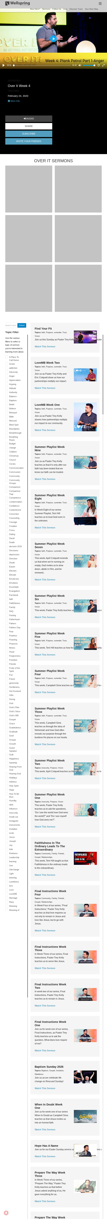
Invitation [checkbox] (13, 829)
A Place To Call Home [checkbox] (14, 358)
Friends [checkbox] (12, 664)
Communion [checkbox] (14, 472)
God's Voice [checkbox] (14, 711)
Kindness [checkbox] (13, 853)
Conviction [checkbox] (14, 514)
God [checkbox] (11, 703)
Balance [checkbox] (13, 396)
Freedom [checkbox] (13, 660)
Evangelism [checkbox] (14, 591)
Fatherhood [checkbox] (14, 619)
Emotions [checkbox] (13, 583)
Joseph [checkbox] (12, 841)
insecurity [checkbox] (13, 813)
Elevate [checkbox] (12, 575)
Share (29, 126)
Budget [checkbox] (12, 443)
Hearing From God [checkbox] (15, 768)
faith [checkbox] (11, 599)
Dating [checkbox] (12, 534)
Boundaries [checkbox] (14, 429)
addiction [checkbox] (13, 368)
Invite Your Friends (28, 141)
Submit (22, 325)
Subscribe (28, 134)
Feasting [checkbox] (13, 639)
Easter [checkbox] (12, 566)
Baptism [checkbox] (13, 400)
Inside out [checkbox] (13, 817)
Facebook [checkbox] (13, 595)
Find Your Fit (43, 328)
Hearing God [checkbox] (15, 773)
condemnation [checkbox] (15, 502)
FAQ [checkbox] (11, 611)
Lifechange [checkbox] (14, 869)
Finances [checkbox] (13, 643)
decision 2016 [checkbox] (15, 546)
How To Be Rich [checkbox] (14, 795)
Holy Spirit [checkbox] (14, 786)
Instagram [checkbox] (13, 821)
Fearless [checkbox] (13, 635)
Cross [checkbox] (12, 530)
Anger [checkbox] (12, 376)
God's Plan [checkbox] (14, 707)
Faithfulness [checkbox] (14, 603)
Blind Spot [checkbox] (13, 425)
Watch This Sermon (45, 346)
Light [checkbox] (11, 873)
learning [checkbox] (12, 861)
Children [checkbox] (13, 452)
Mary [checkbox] (11, 902)
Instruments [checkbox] (14, 825)
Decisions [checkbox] (13, 550)
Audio (30, 118)
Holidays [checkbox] (13, 777)
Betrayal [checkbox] (13, 412)
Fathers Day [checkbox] (14, 627)
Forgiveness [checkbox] (14, 656)
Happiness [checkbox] (14, 758)
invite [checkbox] (11, 833)
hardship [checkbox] (13, 762)
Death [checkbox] (12, 542)
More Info (15, 101)
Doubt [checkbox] (12, 562)
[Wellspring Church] (17, 4)
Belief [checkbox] (11, 404)
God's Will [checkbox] (13, 715)
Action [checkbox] (12, 364)
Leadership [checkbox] (14, 857)
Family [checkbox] (12, 607)
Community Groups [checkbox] (14, 481)
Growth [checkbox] (12, 744)
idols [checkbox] (11, 804)
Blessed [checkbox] (13, 420)
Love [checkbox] (11, 890)
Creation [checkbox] (13, 526)
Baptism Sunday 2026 (49, 1066)
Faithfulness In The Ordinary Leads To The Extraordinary (50, 846)
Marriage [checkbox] (13, 898)
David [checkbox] (11, 538)
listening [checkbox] (13, 877)
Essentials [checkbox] (14, 587)
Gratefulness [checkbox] (15, 727)
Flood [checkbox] (11, 652)
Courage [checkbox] (13, 522)
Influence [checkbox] (13, 808)
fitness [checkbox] (12, 648)
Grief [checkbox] (11, 736)
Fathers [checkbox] (12, 623)
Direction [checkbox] (13, 558)
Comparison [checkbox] (14, 487)
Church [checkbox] (12, 460)
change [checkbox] (12, 447)
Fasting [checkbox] (12, 615)
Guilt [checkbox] (11, 754)
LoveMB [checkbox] (13, 894)
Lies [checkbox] (11, 865)
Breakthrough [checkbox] (15, 433)
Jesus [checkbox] (12, 837)
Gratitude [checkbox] (13, 731)
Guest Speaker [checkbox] (13, 749)
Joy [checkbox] (11, 845)
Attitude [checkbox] (12, 388)
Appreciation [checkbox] (14, 380)
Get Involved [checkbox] (15, 691)
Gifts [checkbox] (11, 695)
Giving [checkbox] (12, 699)
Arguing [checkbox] (12, 384)
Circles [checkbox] (12, 464)
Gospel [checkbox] (12, 719)
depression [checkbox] (14, 554)
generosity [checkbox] (14, 683)
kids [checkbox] (11, 849)
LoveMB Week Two (47, 362)
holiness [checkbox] (13, 782)
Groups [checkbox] (12, 740)
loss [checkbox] (11, 886)
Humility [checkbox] (13, 800)
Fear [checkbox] (11, 631)
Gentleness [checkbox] (14, 687)
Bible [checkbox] (11, 416)
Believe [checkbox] (12, 408)
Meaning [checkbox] (13, 906)
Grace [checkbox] (12, 723)
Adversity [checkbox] (13, 372)
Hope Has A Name (46, 1145)
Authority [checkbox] (13, 392)
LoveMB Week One (47, 404)
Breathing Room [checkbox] (13, 438)
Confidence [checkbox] (14, 506)
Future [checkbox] (12, 679)
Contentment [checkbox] (15, 510)
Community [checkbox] (14, 476)
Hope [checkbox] (11, 790)
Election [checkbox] (12, 571)
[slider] (42, 65)
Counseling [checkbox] (14, 518)
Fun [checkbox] (11, 675)
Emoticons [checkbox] (14, 579)
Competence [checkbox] (15, 498)
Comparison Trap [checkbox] (14, 492)
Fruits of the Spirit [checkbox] (14, 669)
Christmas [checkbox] (14, 456)
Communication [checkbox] (16, 468)
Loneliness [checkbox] (14, 881)
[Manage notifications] (6, 1213)
